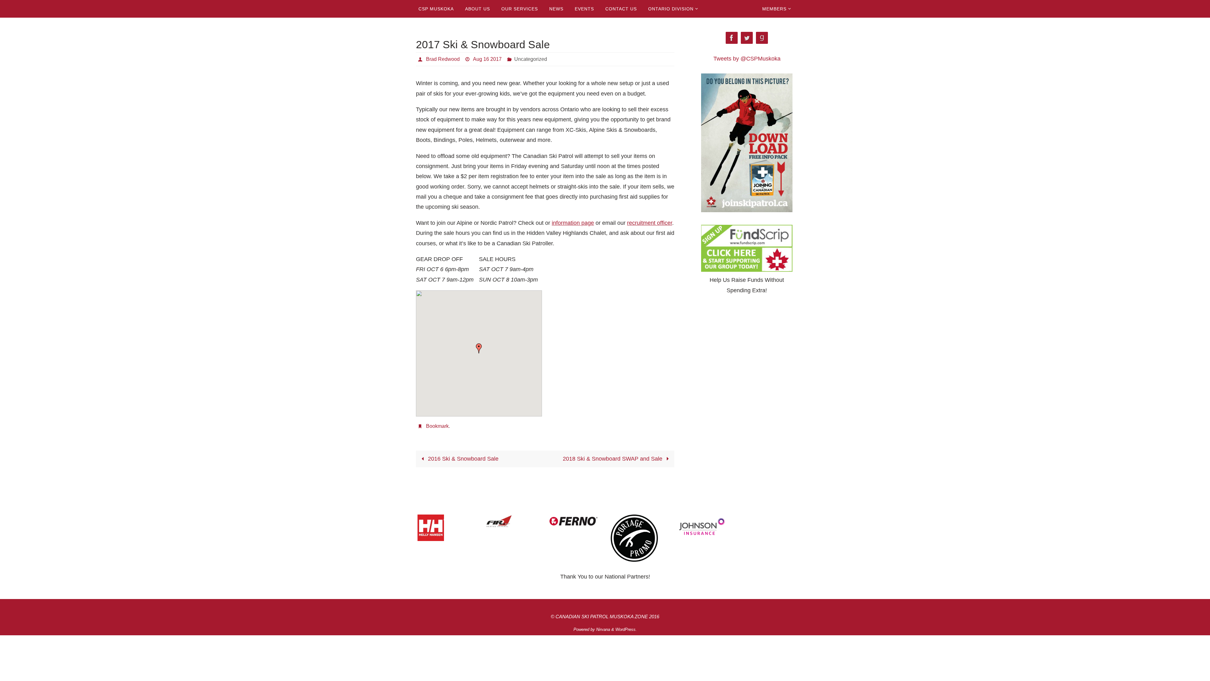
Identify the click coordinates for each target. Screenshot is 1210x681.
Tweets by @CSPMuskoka (747, 58)
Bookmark (437, 426)
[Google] (762, 38)
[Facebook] (732, 38)
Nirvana (603, 629)
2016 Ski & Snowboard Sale (462, 459)
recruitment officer (649, 223)
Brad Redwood (443, 59)
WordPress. (626, 629)
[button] (479, 348)
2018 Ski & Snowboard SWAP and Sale (613, 459)
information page (573, 223)
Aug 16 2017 (487, 59)
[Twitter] (747, 38)
